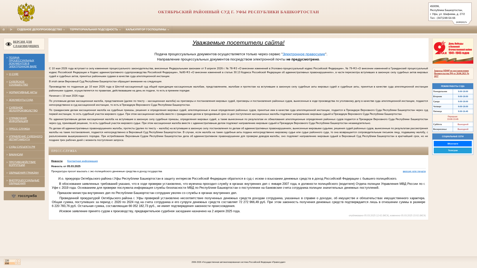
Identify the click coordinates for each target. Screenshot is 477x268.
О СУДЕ (13, 74)
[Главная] (3, 29)
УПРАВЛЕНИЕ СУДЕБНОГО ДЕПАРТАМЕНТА (25, 138)
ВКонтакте (453, 144)
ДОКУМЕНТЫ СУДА (21, 99)
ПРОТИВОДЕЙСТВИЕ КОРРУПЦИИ (22, 164)
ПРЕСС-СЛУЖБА (19, 128)
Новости (57, 160)
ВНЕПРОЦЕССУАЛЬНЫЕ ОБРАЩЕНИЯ (24, 182)
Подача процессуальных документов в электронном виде (23, 62)
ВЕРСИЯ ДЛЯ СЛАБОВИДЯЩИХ (26, 44)
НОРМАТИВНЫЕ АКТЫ (23, 92)
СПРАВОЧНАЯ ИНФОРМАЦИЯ (18, 120)
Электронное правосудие (304, 54)
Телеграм (453, 150)
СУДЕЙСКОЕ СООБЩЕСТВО (18, 83)
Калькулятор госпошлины (146, 29)
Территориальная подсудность (94, 29)
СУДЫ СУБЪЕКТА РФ (22, 146)
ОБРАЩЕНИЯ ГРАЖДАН (24, 172)
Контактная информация (82, 160)
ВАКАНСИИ (16, 154)
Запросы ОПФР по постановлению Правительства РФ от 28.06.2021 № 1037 (451, 73)
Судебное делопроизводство (40, 29)
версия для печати (414, 171)
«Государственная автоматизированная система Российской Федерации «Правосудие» (243, 262)
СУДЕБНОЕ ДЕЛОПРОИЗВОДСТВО (23, 109)
